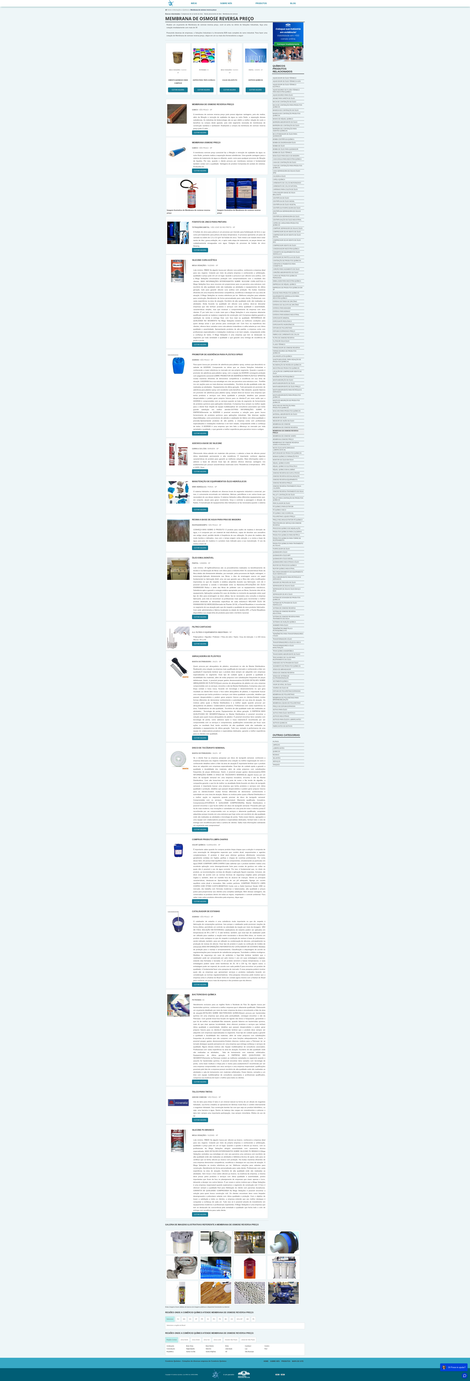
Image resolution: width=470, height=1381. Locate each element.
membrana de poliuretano (283, 694)
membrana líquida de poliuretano (286, 703)
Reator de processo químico (285, 565)
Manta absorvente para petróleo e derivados (287, 391)
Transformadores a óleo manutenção (283, 646)
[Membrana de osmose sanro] (249, 1268)
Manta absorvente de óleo (213, 14)
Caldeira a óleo (279, 176)
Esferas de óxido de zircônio (285, 301)
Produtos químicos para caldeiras (287, 532)
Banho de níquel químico (283, 119)
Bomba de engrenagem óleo (284, 142)
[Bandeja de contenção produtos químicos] (283, 1293)
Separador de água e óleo (283, 586)
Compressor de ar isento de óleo (192, 14)
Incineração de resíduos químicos (287, 365)
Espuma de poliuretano (282, 328)
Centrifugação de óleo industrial (287, 220)
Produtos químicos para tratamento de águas (288, 544)
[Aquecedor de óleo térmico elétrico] (216, 1293)
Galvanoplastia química (282, 356)
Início (194, 3)
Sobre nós (226, 3)
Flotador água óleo (281, 341)
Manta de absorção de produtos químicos (286, 401)
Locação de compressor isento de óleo (287, 372)
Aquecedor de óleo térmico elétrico (284, 85)
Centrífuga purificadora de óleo (286, 208)
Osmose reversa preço (282, 483)
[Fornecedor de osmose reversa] (283, 1242)
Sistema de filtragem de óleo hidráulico (285, 604)
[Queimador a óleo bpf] (182, 1268)
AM (247, 1319)
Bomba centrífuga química (283, 139)
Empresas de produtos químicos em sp (287, 288)
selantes (276, 758)
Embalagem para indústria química (287, 281)
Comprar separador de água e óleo (287, 228)
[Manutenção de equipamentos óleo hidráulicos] (178, 502)
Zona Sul (207, 1340)
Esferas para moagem (282, 308)
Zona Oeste (196, 1340)
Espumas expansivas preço (284, 331)
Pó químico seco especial (283, 513)
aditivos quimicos (280, 723)
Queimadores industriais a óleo (286, 562)
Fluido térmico (279, 344)
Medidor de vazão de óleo (283, 421)
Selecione (170, 1319)
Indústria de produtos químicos (286, 368)
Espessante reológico (282, 321)
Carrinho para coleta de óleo (285, 189)
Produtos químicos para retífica (286, 535)
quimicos (276, 751)
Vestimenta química (280, 681)
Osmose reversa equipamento (285, 479)
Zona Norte (184, 1340)
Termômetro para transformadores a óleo (288, 635)
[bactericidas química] (178, 1015)
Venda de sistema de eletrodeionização (281, 677)
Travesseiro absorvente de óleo (286, 654)
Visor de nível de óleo (282, 684)
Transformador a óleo (282, 639)
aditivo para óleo (280, 709)
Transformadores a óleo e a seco (287, 642)
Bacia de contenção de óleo (284, 102)
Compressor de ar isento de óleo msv (287, 241)
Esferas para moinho (281, 311)
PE (220, 1319)
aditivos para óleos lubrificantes (287, 719)
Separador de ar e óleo (282, 594)
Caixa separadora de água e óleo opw (286, 172)
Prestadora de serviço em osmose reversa (287, 524)
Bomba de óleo (279, 146)
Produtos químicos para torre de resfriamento (287, 539)
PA (253, 1319)
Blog (293, 3)
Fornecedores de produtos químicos (284, 352)
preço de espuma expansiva (284, 706)
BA (226, 1319)
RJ (178, 1319)
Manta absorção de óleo (283, 380)
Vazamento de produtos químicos (286, 666)
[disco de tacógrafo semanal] (178, 768)
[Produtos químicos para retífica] (216, 1242)
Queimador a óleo (280, 552)
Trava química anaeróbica (283, 651)
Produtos (261, 3)
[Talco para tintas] (178, 1112)
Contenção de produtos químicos (287, 260)
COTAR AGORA (178, 90)
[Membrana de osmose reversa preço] (191, 193)
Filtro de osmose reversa (283, 338)
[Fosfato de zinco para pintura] (178, 243)
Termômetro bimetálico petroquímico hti (282, 629)
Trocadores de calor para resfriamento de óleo (284, 658)
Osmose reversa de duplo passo (286, 473)
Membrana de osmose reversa (285, 427)
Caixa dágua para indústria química (287, 159)
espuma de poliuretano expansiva (286, 691)
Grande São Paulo (231, 1340)
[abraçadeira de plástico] (178, 677)
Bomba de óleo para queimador (285, 149)
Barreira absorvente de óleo (285, 122)
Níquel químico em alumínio (284, 470)
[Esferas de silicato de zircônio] (216, 1268)
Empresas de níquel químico (284, 284)
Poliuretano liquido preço (284, 516)
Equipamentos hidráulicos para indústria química (286, 297)
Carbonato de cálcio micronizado (287, 183)
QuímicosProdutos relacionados (282, 69)
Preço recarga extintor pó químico (287, 520)
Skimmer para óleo (280, 625)
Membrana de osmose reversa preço (285, 432)
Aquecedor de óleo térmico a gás (287, 81)
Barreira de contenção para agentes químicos (285, 130)
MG (184, 1319)
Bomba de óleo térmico (282, 152)
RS (214, 1319)
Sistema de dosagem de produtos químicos (286, 598)
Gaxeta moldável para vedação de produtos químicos (287, 360)
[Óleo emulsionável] (178, 578)
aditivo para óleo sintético (284, 713)
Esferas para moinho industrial (286, 315)
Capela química (279, 179)
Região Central (172, 1340)
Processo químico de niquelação (286, 528)
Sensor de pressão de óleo (284, 582)
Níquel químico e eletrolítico (285, 466)
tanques (276, 765)
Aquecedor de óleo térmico (284, 78)
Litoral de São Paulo (248, 1340)
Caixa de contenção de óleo (284, 162)
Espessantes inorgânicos (283, 324)
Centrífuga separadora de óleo (286, 216)
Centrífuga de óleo (281, 198)
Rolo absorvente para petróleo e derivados (287, 578)
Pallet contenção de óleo (284, 495)
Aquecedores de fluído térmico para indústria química (286, 91)
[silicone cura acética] (178, 281)
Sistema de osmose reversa (284, 608)
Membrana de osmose (230, 14)
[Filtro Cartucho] (178, 648)
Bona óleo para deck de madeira (286, 156)
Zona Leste (217, 1340)
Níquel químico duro (281, 463)
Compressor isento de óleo (284, 245)
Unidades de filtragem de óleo (285, 663)
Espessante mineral (281, 318)
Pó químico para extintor (283, 506)
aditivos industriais (281, 716)
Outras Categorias (286, 735)
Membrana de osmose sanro (284, 436)
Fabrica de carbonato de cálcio (286, 334)
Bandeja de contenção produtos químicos (286, 114)
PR (202, 1319)
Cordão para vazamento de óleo (286, 269)
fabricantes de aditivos (282, 726)
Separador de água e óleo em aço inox (286, 590)
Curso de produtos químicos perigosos (285, 277)
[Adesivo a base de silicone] (178, 464)
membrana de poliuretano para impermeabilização (286, 699)
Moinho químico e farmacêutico (286, 456)
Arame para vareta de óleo (284, 98)
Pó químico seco (279, 510)
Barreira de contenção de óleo (286, 125)
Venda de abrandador (282, 669)
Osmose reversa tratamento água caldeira (287, 487)
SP (196, 1319)
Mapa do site (298, 1361)
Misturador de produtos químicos (287, 453)
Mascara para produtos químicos (286, 411)
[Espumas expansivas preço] (182, 1293)
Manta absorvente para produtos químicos (287, 396)
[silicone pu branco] (178, 1151)
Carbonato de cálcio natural (285, 186)
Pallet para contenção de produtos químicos (288, 499)
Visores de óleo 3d (280, 688)
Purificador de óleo (281, 549)
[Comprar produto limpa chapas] (178, 860)
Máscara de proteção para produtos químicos (284, 407)
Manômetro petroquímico (283, 377)
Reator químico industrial (284, 568)
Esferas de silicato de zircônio (286, 305)
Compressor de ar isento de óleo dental (287, 236)
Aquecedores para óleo (283, 95)
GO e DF (239, 1319)
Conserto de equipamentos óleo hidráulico (286, 253)
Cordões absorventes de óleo (285, 272)
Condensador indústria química (286, 249)
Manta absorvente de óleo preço (286, 386)
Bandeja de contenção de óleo (286, 110)
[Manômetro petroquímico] (182, 1242)
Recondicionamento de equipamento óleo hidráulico (288, 573)
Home (266, 1361)
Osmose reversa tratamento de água (288, 491)
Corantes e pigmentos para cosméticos (284, 265)
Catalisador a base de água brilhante (284, 194)
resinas (276, 755)
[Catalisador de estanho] (178, 932)
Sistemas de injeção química (284, 622)
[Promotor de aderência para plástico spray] (178, 375)
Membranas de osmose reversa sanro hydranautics (286, 443)
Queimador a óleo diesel (283, 559)
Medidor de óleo (280, 417)
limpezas (276, 745)
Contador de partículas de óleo (286, 257)
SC (208, 1319)
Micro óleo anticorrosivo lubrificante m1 (283, 449)
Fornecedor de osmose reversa (286, 348)
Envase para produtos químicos (286, 293)
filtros (276, 741)
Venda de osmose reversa (283, 673)
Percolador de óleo (281, 503)
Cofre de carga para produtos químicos (286, 224)
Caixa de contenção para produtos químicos (287, 167)
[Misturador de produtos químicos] (249, 1242)
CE (232, 1319)
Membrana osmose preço (283, 439)
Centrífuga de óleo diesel (284, 201)
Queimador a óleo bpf (281, 555)
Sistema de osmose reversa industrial (284, 612)
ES (190, 1319)
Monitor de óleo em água (283, 460)
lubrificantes (278, 748)
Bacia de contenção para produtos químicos (287, 106)
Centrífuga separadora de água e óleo (287, 212)
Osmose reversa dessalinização (286, 476)
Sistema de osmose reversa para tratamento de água (286, 617)
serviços (276, 761)
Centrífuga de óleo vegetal (284, 204)
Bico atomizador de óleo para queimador (285, 135)
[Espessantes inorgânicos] (249, 1293)
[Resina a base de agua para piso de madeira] (178, 540)
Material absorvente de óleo (285, 414)
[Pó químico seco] (283, 1268)
